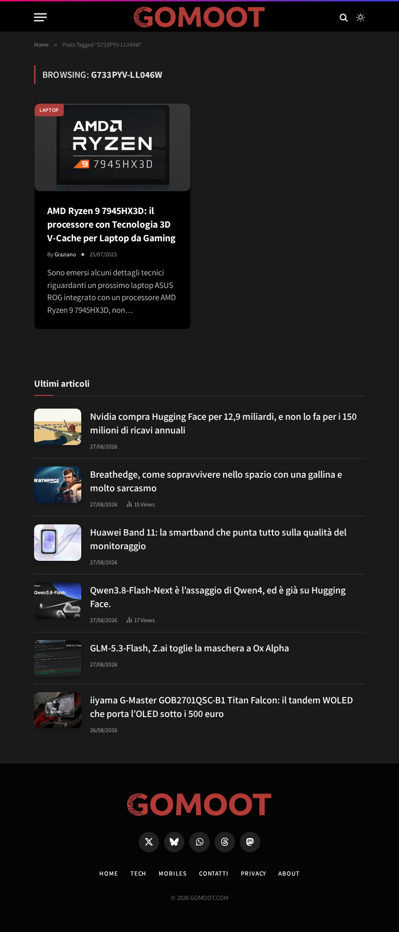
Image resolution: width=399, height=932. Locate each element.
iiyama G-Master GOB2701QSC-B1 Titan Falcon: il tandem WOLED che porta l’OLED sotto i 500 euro (221, 707)
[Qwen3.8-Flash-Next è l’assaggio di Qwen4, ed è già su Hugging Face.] (57, 600)
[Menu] (40, 17)
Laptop (49, 110)
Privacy (253, 873)
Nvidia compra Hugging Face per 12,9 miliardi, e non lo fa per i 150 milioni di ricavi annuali (223, 423)
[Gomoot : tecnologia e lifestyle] (199, 17)
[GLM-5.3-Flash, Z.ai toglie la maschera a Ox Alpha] (57, 658)
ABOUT (289, 873)
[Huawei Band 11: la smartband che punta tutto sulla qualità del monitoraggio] (57, 542)
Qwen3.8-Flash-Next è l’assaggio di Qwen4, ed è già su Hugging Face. (217, 597)
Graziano (65, 254)
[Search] (344, 17)
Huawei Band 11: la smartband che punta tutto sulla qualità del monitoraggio (218, 539)
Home (108, 873)
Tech (138, 873)
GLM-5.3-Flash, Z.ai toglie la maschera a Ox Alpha (189, 648)
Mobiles (172, 873)
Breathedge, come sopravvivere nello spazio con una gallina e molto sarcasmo (216, 481)
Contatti (214, 873)
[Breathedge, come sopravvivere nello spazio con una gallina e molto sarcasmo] (57, 484)
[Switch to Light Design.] (359, 17)
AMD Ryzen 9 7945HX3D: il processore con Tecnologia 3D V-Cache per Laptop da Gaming (111, 224)
